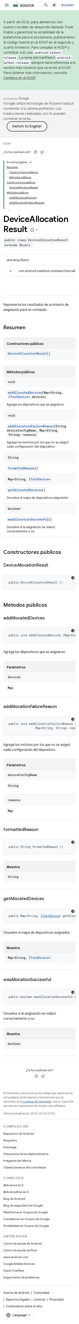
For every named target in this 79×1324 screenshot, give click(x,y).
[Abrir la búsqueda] (46, 5)
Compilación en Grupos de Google (26, 1219)
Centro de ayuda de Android (22, 1243)
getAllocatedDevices (25, 490)
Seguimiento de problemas (21, 1277)
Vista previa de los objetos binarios (25, 1154)
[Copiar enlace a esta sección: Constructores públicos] (65, 552)
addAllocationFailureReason (31, 426)
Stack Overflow (13, 1270)
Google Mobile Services (19, 1264)
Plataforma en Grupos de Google (25, 1212)
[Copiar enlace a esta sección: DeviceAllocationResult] (52, 565)
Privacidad (56, 1299)
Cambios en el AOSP (19, 78)
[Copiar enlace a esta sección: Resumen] (29, 328)
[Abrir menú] (7, 5)
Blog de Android (14, 1199)
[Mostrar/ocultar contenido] (30, 162)
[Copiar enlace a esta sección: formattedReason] (42, 829)
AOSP (7, 143)
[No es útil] (42, 152)
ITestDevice (18, 397)
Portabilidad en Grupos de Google (26, 1226)
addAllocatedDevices (25, 393)
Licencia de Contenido (37, 1101)
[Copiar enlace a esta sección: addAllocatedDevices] (48, 618)
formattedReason (21, 468)
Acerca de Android (16, 1292)
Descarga (9, 1147)
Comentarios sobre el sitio (24, 1306)
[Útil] (35, 152)
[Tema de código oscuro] (72, 577)
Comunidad (41, 1292)
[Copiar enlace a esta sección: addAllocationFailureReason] (61, 706)
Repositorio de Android (18, 1133)
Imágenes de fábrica (17, 1161)
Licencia (39, 1299)
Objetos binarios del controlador (24, 1167)
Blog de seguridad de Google (23, 1205)
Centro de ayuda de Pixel (20, 1250)
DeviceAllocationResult (27, 353)
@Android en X (13, 1185)
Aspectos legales (18, 1299)
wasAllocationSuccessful (28, 519)
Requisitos (10, 1140)
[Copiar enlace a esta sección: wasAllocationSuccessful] (55, 979)
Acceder (67, 5)
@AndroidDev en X (16, 1192)
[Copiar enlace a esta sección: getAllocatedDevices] (48, 899)
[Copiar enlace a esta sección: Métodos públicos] (51, 605)
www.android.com (15, 1257)
